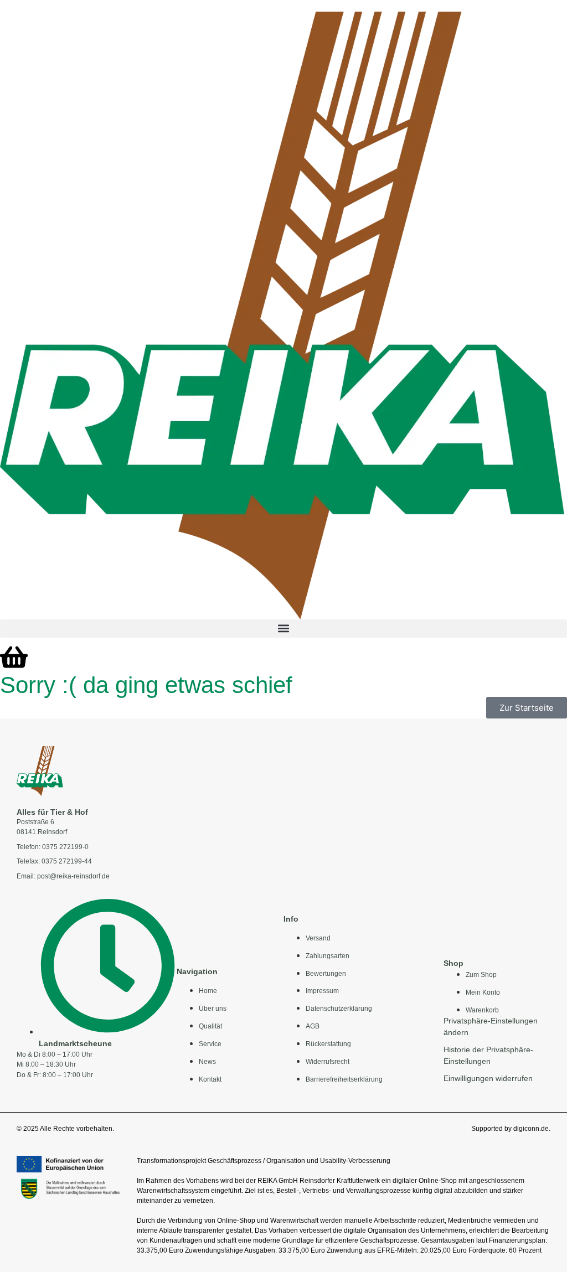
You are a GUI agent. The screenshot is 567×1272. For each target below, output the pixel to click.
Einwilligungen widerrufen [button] (488, 1078)
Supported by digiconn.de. (510, 1129)
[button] (283, 628)
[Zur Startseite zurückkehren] (40, 771)
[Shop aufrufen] (14, 657)
